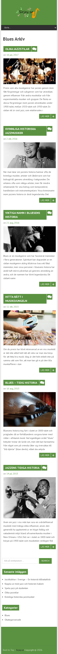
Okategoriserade (13, 619)
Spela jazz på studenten (16, 588)
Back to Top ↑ (9, 650)
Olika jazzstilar (17, 49)
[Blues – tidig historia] (29, 409)
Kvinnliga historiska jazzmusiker (20, 131)
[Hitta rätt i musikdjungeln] (29, 327)
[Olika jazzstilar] (29, 71)
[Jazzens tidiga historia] (29, 497)
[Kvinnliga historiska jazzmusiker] (29, 155)
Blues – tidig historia (21, 383)
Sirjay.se (20, 650)
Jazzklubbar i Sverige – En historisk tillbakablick (27, 579)
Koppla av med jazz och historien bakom (24, 583)
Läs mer (45, 116)
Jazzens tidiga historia (22, 468)
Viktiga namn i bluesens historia (22, 215)
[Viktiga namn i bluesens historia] (29, 239)
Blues (7, 615)
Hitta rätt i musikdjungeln (16, 299)
